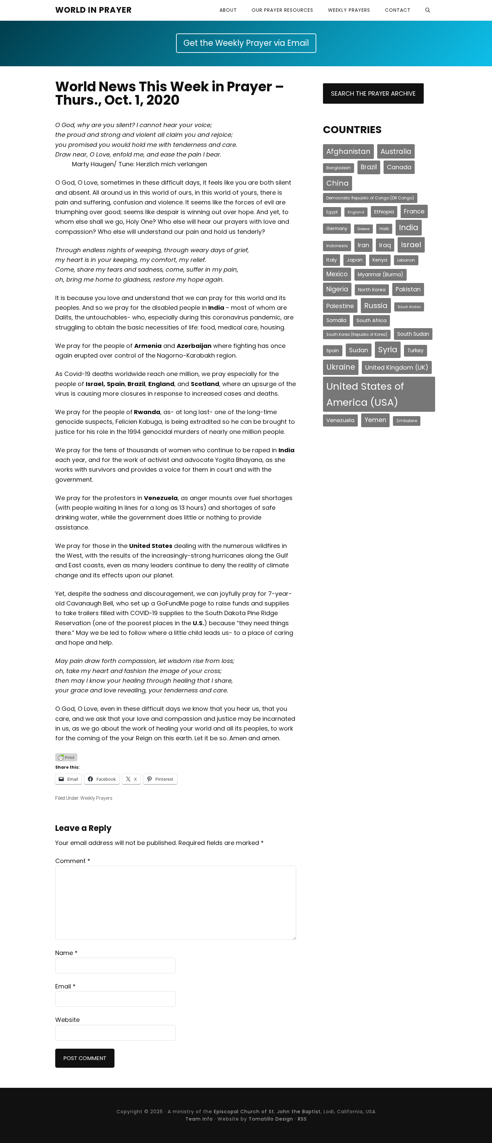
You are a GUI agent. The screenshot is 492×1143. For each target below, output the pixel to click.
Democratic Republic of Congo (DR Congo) (370, 198)
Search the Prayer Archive (373, 93)
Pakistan (408, 289)
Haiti (384, 228)
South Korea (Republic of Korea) (356, 334)
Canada (399, 167)
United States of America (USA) (365, 394)
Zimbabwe (406, 420)
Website (67, 1020)
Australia (396, 151)
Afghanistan (348, 151)
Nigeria (337, 289)
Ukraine (340, 367)
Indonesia (337, 246)
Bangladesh (338, 168)
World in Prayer (93, 9)
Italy (331, 259)
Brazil (369, 167)
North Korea (372, 289)
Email (65, 986)
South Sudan (413, 334)
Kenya (380, 260)
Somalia (336, 320)
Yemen (375, 419)
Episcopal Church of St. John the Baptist (267, 1111)
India (408, 227)
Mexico (337, 274)
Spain (332, 350)
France (414, 211)
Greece (363, 228)
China (337, 183)
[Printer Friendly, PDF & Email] (66, 757)
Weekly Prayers (96, 798)
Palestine (340, 306)
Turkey (415, 350)
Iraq (385, 245)
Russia (376, 305)
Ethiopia (384, 211)
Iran (363, 245)
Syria (387, 349)
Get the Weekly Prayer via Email (246, 43)
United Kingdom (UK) (396, 367)
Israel (411, 245)
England (356, 212)
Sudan (358, 350)
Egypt (332, 212)
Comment (72, 861)
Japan (354, 260)
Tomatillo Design (271, 1119)
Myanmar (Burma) (380, 274)
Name (66, 953)
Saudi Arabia (409, 306)
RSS (302, 1119)
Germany (336, 228)
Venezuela (340, 420)
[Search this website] (428, 10)
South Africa (371, 320)
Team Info (199, 1119)
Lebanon (406, 260)
